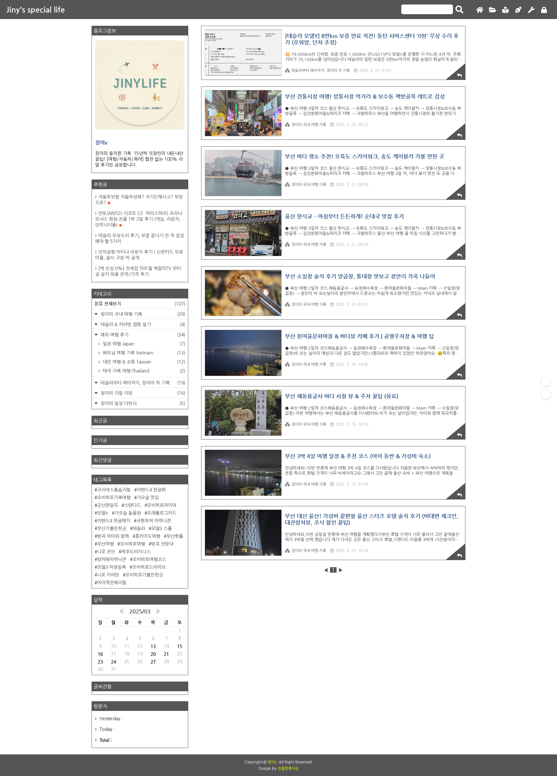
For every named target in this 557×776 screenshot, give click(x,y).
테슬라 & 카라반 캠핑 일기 (142, 324)
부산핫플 (174, 536)
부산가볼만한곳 (111, 528)
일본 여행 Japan (143, 344)
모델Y (102, 513)
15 (179, 646)
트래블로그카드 (161, 513)
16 (100, 653)
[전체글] (492, 10)
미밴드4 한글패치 (113, 521)
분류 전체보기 (139, 303)
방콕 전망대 (162, 544)
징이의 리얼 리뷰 (142, 393)
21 (166, 653)
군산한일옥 (107, 505)
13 (153, 646)
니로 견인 (106, 551)
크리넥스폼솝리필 (114, 490)
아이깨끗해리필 (111, 582)
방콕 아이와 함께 (113, 536)
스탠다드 (132, 505)
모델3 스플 (161, 528)
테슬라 (138, 528)
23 (100, 661)
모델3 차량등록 (111, 567)
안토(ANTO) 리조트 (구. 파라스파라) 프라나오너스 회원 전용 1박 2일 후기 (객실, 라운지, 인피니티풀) (138, 219)
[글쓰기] (518, 10)
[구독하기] (546, 394)
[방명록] (505, 10)
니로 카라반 (108, 575)
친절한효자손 (288, 769)
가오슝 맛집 (148, 497)
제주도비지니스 (136, 551)
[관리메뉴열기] (546, 381)
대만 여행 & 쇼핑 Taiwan (143, 362)
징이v (272, 762)
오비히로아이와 (161, 505)
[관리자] (531, 10)
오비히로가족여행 (114, 497)
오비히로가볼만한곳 (144, 575)
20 (153, 653)
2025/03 (140, 611)
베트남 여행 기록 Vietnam (143, 353)
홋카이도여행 (147, 536)
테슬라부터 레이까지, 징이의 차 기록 (320, 71)
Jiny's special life (35, 9)
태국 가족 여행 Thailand (143, 371)
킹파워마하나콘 (111, 559)
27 (153, 661)
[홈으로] (479, 10)
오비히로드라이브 (149, 567)
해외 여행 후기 (142, 335)
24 (113, 661)
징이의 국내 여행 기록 (308, 125)
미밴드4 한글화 (151, 490)
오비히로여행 (132, 544)
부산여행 (105, 544)
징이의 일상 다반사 (142, 403)
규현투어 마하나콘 (153, 521)
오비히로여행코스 (149, 559)
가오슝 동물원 (127, 513)
